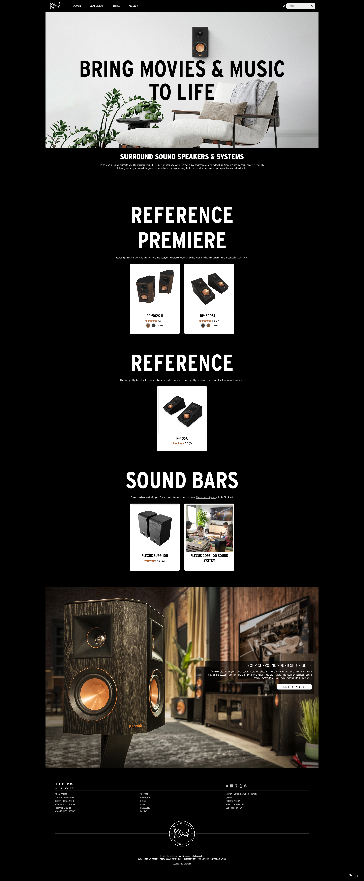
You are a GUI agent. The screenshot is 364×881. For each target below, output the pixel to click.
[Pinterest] (245, 786)
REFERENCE (189, 188)
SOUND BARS (223, 188)
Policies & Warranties (236, 804)
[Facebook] (231, 786)
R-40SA (182, 438)
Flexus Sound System (206, 497)
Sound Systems (96, 6)
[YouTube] (241, 786)
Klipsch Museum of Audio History (241, 794)
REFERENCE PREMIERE (148, 188)
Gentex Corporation (203, 858)
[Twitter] (226, 786)
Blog (142, 804)
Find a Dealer (61, 794)
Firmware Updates (63, 808)
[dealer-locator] (283, 6)
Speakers (77, 6)
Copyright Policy (234, 808)
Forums (143, 811)
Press (143, 801)
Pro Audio (133, 6)
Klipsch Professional (65, 797)
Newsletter (145, 808)
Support (144, 794)
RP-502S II (155, 316)
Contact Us (145, 797)
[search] (313, 6)
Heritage (116, 6)
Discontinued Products (65, 811)
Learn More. (242, 257)
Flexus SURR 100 (154, 555)
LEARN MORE (294, 686)
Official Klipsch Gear (65, 804)
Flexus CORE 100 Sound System (209, 558)
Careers (229, 797)
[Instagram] (236, 786)
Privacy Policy (233, 801)
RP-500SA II (209, 316)
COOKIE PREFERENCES (182, 863)
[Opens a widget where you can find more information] (353, 876)
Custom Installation (64, 801)
